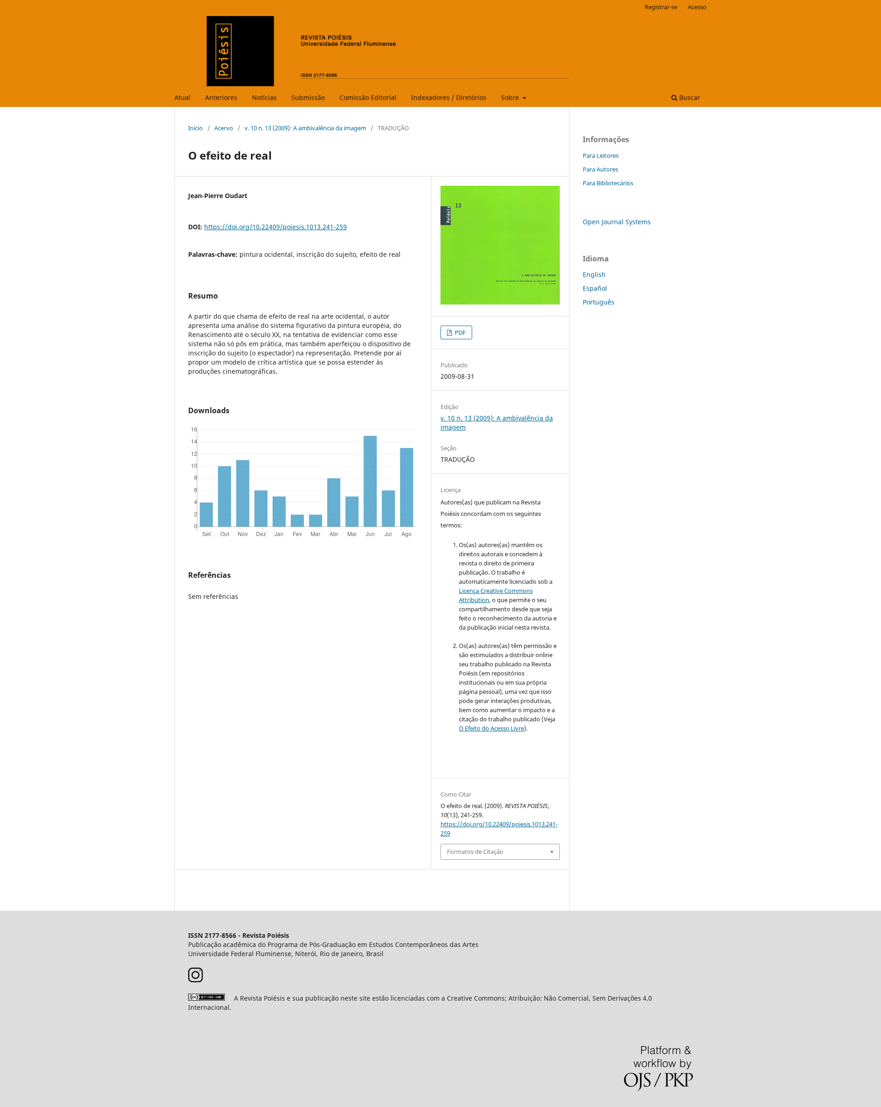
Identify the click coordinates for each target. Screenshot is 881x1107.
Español (595, 288)
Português (598, 302)
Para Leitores (601, 155)
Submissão (308, 97)
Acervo (223, 128)
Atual (182, 97)
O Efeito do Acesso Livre (491, 728)
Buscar (688, 97)
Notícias (264, 97)
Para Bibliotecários (608, 183)
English (594, 274)
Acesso (697, 7)
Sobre (511, 97)
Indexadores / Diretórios (448, 97)
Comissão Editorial (368, 97)
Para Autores (600, 169)
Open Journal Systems (617, 221)
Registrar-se (661, 7)
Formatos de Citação (475, 851)
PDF (459, 332)
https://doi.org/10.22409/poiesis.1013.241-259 (275, 226)
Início (195, 128)
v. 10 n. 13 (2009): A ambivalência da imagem (305, 128)
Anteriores (221, 97)
